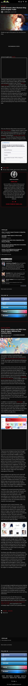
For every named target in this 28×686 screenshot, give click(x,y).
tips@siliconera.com (16, 684)
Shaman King (23, 169)
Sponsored (7, 327)
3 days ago (7, 283)
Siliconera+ (17, 676)
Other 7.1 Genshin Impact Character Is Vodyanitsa (13, 232)
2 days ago (22, 276)
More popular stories (6, 254)
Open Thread (9, 676)
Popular (10, 259)
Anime (4, 167)
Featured (3, 327)
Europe (4, 169)
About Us (23, 676)
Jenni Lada (7, 11)
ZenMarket (20, 402)
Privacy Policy (22, 677)
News (7, 167)
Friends (5, 155)
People (2, 259)
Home (3, 676)
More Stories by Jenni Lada (14, 204)
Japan (8, 169)
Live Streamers (7, 152)
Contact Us (5, 677)
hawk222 (8, 273)
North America (17, 169)
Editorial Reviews (8, 150)
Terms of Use (13, 677)
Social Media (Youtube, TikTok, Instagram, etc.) (13, 158)
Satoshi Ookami (9, 279)
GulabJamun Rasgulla (11, 263)
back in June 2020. (6, 130)
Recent (6, 259)
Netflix (13, 57)
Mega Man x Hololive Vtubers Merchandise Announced (12, 269)
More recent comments (6, 289)
